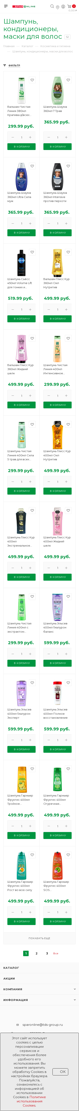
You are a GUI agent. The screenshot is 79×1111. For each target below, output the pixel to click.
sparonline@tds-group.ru (43, 1025)
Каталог (11, 967)
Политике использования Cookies (31, 1101)
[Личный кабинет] (63, 7)
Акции (9, 978)
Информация (15, 1000)
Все (55, 953)
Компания (12, 989)
